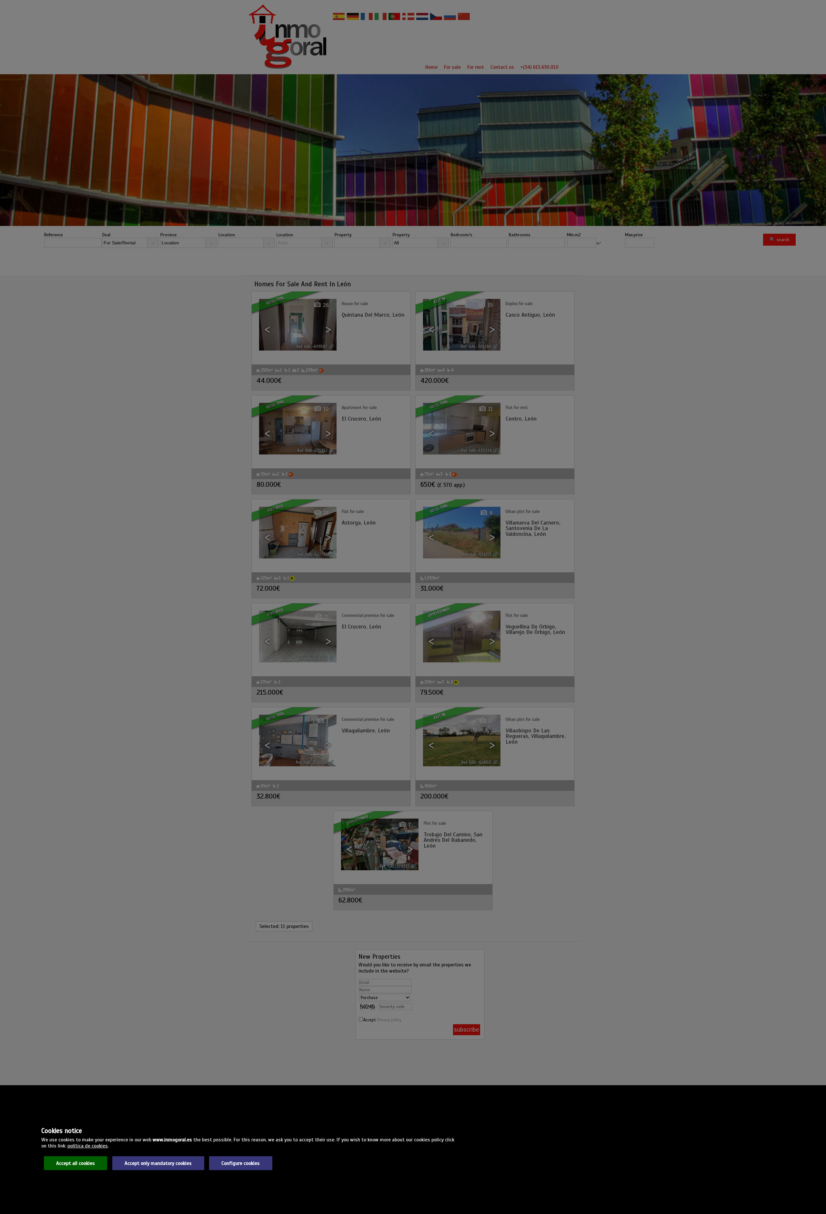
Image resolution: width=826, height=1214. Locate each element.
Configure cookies (240, 1163)
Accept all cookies (75, 1163)
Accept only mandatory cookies (158, 1163)
